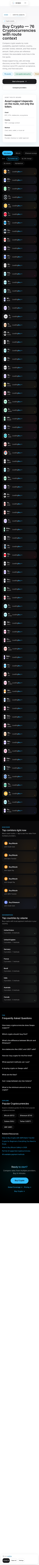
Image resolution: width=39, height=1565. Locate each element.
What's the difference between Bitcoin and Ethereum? (19, 1038)
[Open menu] (25, 3)
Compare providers (19, 84)
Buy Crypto (19, 1177)
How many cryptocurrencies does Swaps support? (18, 1022)
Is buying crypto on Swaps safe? (15, 1064)
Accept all (6, 1560)
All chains (7, 149)
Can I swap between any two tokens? (17, 1077)
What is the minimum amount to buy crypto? (16, 1084)
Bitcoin (18, 149)
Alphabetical (19, 159)
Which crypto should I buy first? (14, 1030)
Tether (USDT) (25, 1117)
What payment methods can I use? (16, 1058)
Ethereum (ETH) (26, 1112)
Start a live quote (18, 77)
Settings (21, 1560)
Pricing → (27, 1183)
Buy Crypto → (19, 1187)
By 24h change (27, 155)
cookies (9, 1556)
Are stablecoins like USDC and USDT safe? (19, 1045)
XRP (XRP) (8, 1123)
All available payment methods (13, 1150)
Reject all (13, 1560)
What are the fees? (9, 1071)
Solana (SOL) (9, 1117)
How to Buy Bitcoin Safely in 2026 (14, 1143)
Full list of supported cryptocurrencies (16, 1147)
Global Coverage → (15, 1183)
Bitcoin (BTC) (9, 1112)
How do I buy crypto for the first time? (17, 1052)
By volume (7, 159)
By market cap (12, 155)
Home (6, 15)
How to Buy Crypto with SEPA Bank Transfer (18, 1134)
